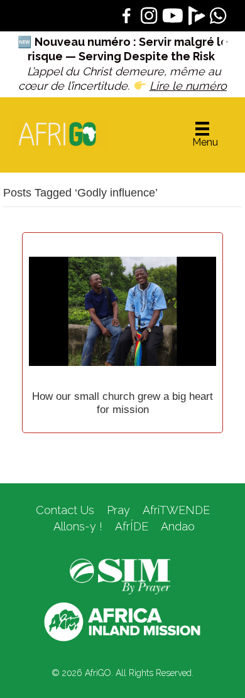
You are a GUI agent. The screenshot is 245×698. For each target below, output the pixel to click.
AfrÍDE (131, 526)
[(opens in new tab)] (120, 576)
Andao (178, 526)
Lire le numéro (188, 85)
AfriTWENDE (176, 510)
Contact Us (65, 510)
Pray (118, 510)
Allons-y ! (76, 526)
